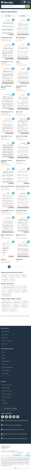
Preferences (5, 337)
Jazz (3, 291)
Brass (12, 279)
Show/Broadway (6, 294)
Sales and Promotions (7, 394)
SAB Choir (24, 306)
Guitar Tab (25, 302)
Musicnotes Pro (5, 331)
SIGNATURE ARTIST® (7, 391)
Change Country (4, 448)
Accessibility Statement (7, 367)
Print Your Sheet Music (7, 340)
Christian (24, 291)
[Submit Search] (27, 6)
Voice (17, 275)
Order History (5, 334)
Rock (25, 287)
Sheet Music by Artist (7, 384)
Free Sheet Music (6, 397)
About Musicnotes (7, 349)
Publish (3, 358)
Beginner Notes (6, 306)
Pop (19, 287)
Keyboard (4, 275)
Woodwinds (5, 279)
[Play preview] (13, 20)
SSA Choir (4, 310)
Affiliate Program (6, 361)
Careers (4, 352)
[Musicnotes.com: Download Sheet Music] (7, 2)
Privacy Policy (5, 373)
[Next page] (25, 266)
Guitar (11, 275)
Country (17, 291)
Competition (5, 403)
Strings (24, 275)
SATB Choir (16, 306)
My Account (5, 328)
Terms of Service (6, 370)
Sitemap (4, 400)
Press (3, 355)
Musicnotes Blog (6, 387)
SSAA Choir (13, 310)
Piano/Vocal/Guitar (6, 302)
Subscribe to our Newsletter (10, 408)
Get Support (5, 343)
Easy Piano (16, 302)
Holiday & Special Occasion (8, 287)
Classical (10, 291)
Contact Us (4, 364)
